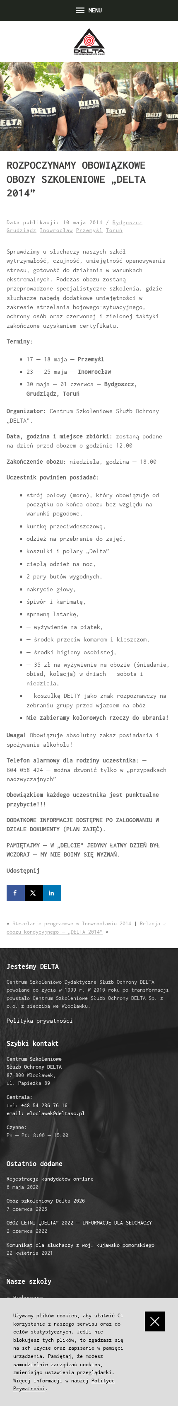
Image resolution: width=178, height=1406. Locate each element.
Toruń (114, 230)
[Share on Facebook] (16, 893)
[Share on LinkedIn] (52, 893)
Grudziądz (21, 230)
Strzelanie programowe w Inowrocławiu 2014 (71, 923)
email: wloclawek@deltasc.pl (46, 1113)
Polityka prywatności (40, 1020)
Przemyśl (89, 230)
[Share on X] (34, 893)
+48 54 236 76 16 (44, 1105)
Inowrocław (56, 230)
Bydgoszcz (127, 222)
